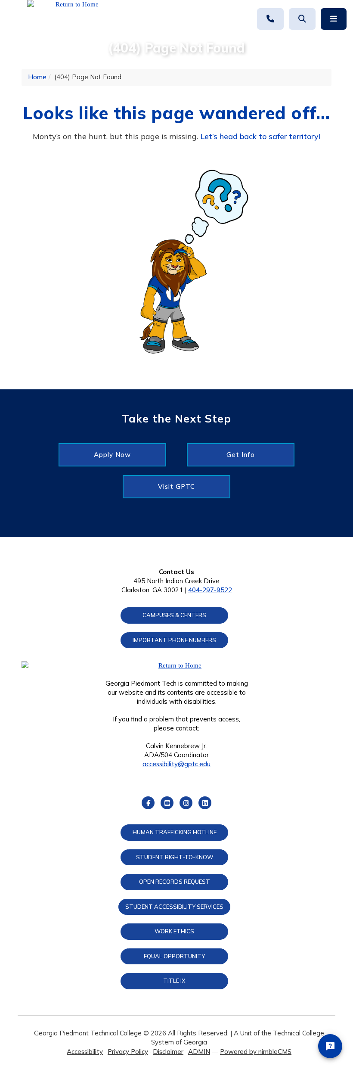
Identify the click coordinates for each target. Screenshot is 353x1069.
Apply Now (112, 455)
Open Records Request (174, 881)
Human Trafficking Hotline (175, 832)
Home (37, 77)
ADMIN (199, 1051)
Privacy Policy (128, 1051)
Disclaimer (168, 1051)
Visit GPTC (176, 486)
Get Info (240, 455)
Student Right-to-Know (174, 857)
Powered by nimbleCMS (255, 1051)
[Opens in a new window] (73, 19)
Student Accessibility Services (174, 906)
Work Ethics (174, 931)
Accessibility (85, 1051)
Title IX (174, 980)
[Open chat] (330, 1046)
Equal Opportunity (174, 956)
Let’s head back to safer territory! (260, 136)
